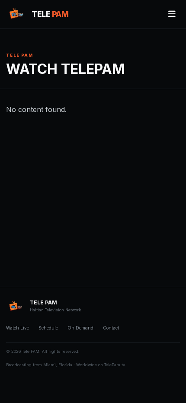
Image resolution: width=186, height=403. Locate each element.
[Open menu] (172, 14)
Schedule (48, 327)
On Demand (80, 327)
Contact (111, 327)
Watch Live (17, 327)
